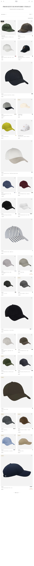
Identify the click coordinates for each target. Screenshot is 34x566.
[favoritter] (29, 1)
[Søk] (3, 1)
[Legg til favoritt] (14, 21)
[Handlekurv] (32, 1)
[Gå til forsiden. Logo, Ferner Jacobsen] (16, 1)
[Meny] (1, 1)
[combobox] (4, 14)
